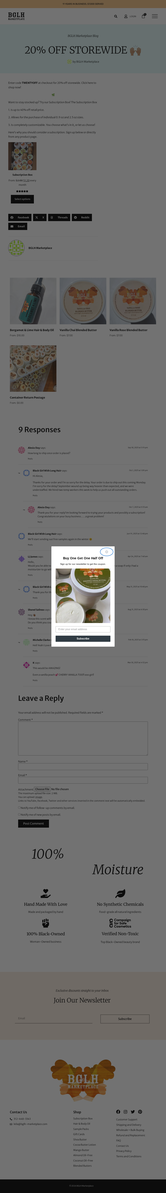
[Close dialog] (106, 552)
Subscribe (83, 638)
